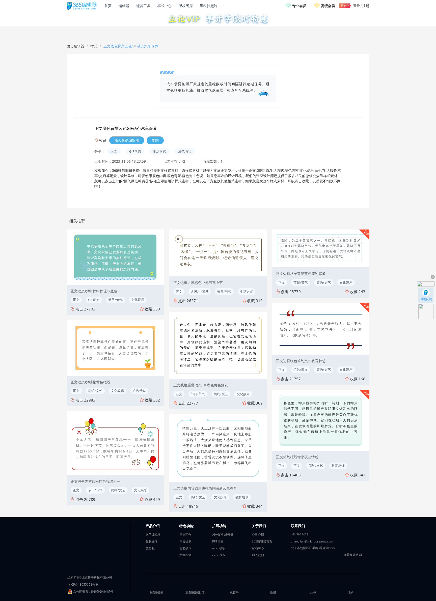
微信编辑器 (75, 46)
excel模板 (219, 555)
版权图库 (186, 5)
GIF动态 (135, 151)
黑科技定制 (208, 5)
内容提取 (185, 541)
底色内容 (184, 151)
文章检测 (185, 555)
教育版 (150, 548)
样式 (93, 46)
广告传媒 (139, 390)
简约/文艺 (95, 390)
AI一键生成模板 (222, 534)
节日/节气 (115, 299)
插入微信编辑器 (126, 140)
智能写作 (185, 534)
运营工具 (143, 5)
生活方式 (159, 151)
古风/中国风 (199, 291)
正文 (114, 151)
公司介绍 (258, 534)
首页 (108, 5)
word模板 (218, 548)
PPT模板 (218, 541)
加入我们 (258, 555)
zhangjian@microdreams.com (312, 541)
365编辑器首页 (262, 541)
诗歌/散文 (300, 369)
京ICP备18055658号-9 (82, 584)
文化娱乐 (137, 299)
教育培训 (242, 497)
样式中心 (164, 5)
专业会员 (299, 5)
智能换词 (185, 548)
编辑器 (124, 5)
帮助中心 (258, 548)
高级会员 (328, 5)
